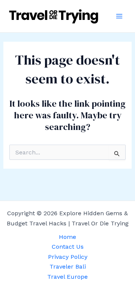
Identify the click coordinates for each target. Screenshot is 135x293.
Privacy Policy (67, 256)
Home (67, 236)
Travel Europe (67, 276)
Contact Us (68, 246)
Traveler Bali (68, 266)
